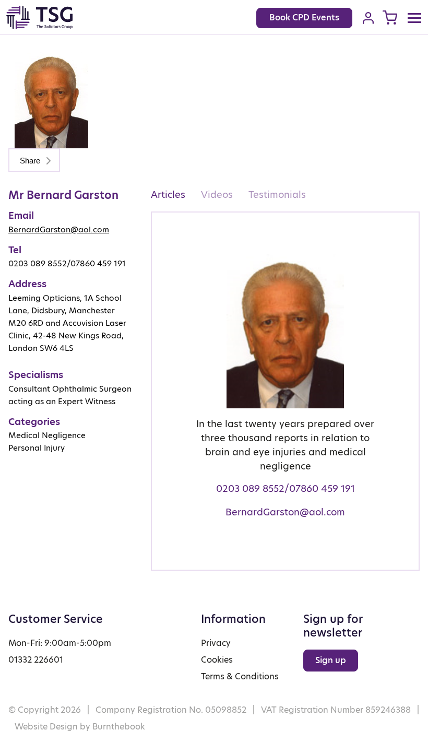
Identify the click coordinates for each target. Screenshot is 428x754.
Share (31, 160)
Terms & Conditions (240, 676)
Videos (217, 194)
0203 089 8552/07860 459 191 (285, 488)
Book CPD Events (304, 17)
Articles (168, 194)
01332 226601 (35, 660)
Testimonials (277, 194)
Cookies (217, 660)
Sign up (330, 660)
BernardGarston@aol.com (58, 229)
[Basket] (390, 17)
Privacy (216, 643)
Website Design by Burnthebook (80, 727)
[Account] (368, 17)
